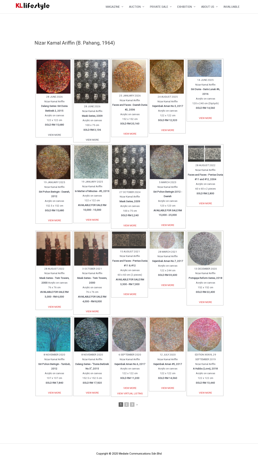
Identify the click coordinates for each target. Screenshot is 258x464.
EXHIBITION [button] (184, 6)
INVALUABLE (231, 6)
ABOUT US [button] (207, 6)
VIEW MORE (129, 133)
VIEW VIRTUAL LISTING (130, 393)
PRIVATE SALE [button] (159, 6)
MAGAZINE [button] (113, 6)
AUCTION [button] (135, 6)
